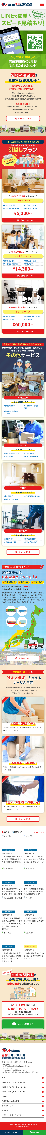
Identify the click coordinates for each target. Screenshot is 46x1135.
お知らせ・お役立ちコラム (12, 1115)
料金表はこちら (24, 658)
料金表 (4, 1096)
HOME (4, 1078)
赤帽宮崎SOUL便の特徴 (10, 1101)
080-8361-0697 (11, 1068)
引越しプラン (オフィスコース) (13, 1092)
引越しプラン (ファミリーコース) (14, 1087)
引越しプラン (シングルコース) (13, 1082)
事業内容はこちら (24, 118)
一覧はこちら (37, 832)
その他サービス (7, 1106)
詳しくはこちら (23, 220)
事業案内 (5, 1110)
